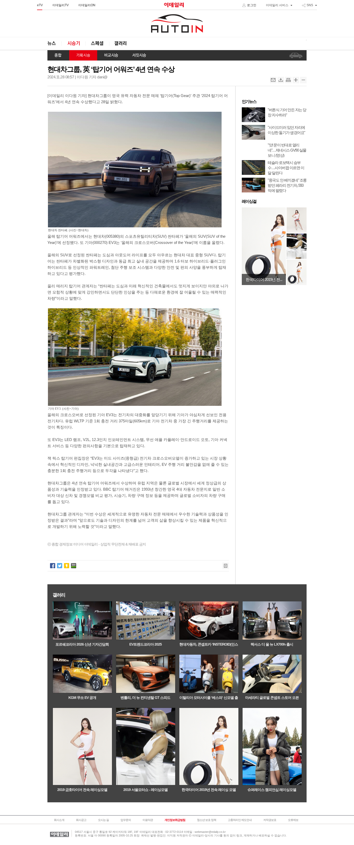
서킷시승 (139, 55)
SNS (310, 5)
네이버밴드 (73, 565)
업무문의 (126, 819)
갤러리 (121, 43)
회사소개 (59, 819)
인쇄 (288, 80)
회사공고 (81, 819)
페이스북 (52, 565)
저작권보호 (269, 819)
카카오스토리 (66, 565)
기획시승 (83, 55)
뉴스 (54, 43)
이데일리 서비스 (277, 5)
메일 (273, 80)
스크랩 (281, 80)
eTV (40, 5)
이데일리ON (86, 5)
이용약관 (148, 819)
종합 (58, 55)
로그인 (251, 5)
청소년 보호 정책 (206, 819)
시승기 (73, 43)
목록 (225, 566)
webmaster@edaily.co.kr (210, 831)
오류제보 (293, 819)
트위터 (59, 565)
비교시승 (111, 55)
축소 (303, 80)
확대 (296, 80)
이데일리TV (60, 5)
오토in (177, 23)
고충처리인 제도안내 (240, 819)
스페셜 (97, 43)
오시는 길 (103, 819)
